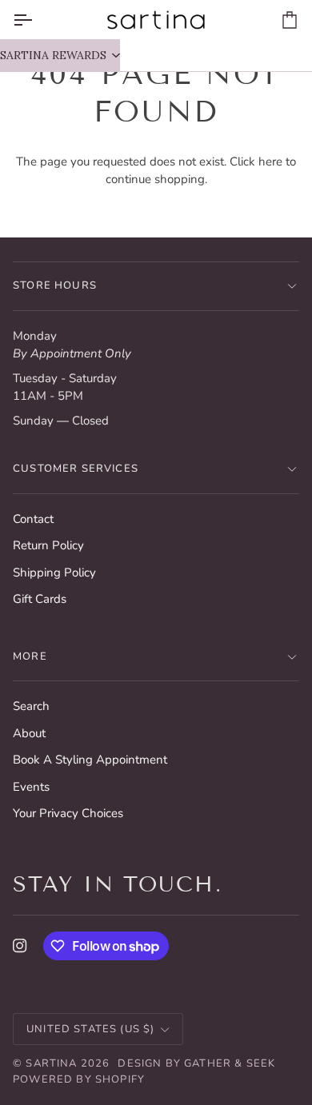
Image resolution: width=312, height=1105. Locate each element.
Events (31, 787)
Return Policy (48, 545)
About (29, 733)
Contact (33, 519)
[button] (60, 55)
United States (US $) (90, 1029)
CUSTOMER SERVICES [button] (75, 468)
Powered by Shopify (79, 1079)
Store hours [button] (55, 285)
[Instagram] (20, 946)
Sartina (51, 1063)
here (270, 162)
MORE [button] (30, 656)
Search (31, 706)
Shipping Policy (54, 572)
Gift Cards (39, 599)
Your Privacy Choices (68, 813)
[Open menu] (37, 19)
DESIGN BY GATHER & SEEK (196, 1063)
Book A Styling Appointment (90, 760)
